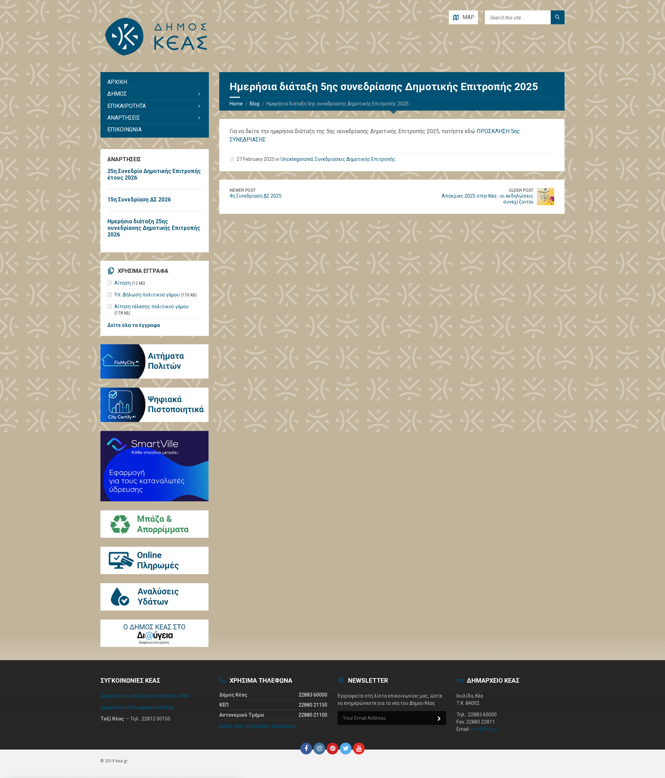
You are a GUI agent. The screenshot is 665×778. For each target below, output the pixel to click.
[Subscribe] (439, 719)
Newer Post (243, 190)
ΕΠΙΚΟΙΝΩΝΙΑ (124, 129)
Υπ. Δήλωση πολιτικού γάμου (147, 294)
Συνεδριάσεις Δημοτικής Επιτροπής (355, 159)
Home (236, 103)
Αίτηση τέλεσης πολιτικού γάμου (151, 306)
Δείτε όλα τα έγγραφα (133, 325)
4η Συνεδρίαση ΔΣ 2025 (256, 196)
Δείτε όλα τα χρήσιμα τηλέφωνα (257, 726)
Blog (254, 103)
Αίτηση (122, 283)
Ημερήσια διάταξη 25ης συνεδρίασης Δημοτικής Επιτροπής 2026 (153, 228)
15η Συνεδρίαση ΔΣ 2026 (139, 199)
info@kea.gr (484, 729)
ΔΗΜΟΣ (117, 93)
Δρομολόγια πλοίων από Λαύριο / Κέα (144, 696)
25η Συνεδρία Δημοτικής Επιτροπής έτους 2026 (154, 174)
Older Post (521, 190)
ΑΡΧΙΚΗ (117, 82)
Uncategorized (297, 159)
